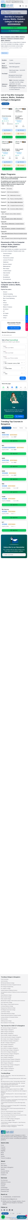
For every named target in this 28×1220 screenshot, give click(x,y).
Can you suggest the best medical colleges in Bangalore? (14, 27)
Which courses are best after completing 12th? (12, 30)
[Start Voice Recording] (2, 1217)
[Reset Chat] (26, 5)
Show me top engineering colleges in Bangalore (13, 33)
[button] (26, 1)
